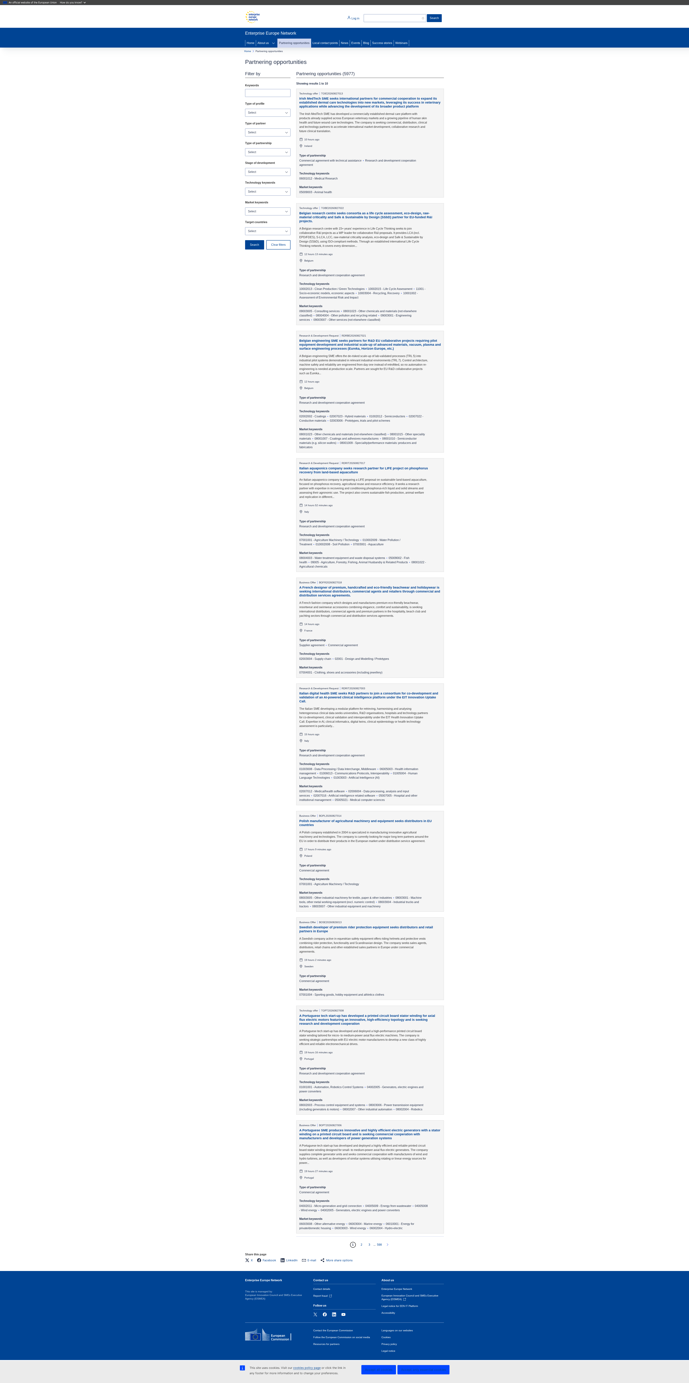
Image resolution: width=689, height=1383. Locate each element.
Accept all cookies (378, 1370)
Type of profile (254, 103)
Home (250, 43)
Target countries (256, 222)
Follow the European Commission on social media (341, 1337)
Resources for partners (326, 1344)
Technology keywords (260, 182)
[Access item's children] (273, 43)
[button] (250, 1260)
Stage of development (260, 162)
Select (252, 112)
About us (263, 43)
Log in (355, 18)
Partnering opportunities (294, 43)
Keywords (252, 85)
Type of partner (255, 123)
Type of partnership (258, 143)
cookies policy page (307, 1368)
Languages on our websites (397, 1330)
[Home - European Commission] (252, 17)
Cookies (386, 1337)
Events (355, 43)
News (344, 43)
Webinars (401, 43)
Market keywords (256, 202)
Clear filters (278, 244)
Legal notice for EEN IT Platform (399, 1306)
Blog (366, 43)
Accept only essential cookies (423, 1370)
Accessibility (388, 1312)
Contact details (321, 1289)
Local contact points (325, 43)
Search (434, 18)
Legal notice (388, 1350)
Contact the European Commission (333, 1330)
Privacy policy (389, 1344)
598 (379, 1244)
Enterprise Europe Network (263, 1280)
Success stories (382, 43)
